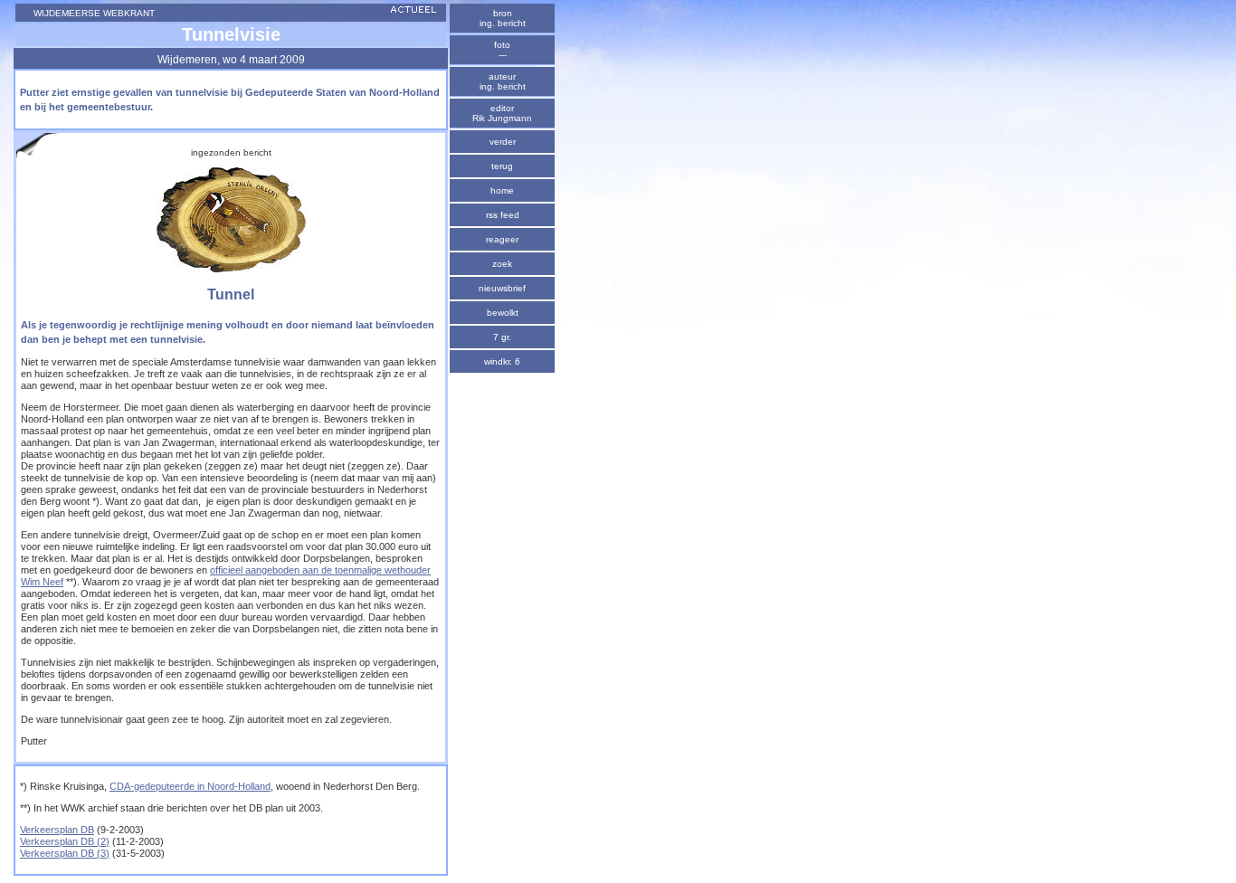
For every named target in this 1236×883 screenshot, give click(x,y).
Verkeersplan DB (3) (64, 853)
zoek (502, 264)
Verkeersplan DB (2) (64, 841)
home (502, 190)
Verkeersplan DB (57, 829)
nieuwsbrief (502, 288)
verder (503, 142)
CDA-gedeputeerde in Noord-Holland (190, 786)
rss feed (502, 215)
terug (502, 166)
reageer (502, 239)
